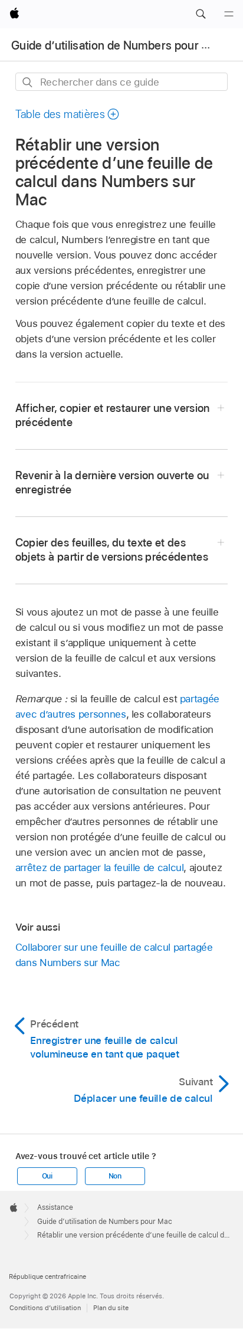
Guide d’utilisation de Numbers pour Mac (117, 45)
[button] (200, 14)
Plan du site (111, 1308)
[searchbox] (121, 82)
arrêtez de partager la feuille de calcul (99, 867)
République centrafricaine (47, 1276)
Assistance (55, 1207)
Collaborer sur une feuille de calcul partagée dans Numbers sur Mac (114, 954)
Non (115, 1176)
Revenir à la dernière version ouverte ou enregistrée (112, 482)
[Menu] (229, 14)
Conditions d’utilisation (45, 1308)
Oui (47, 1176)
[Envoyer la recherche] (28, 82)
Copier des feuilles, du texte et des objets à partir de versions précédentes (111, 550)
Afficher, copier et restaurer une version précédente (112, 415)
